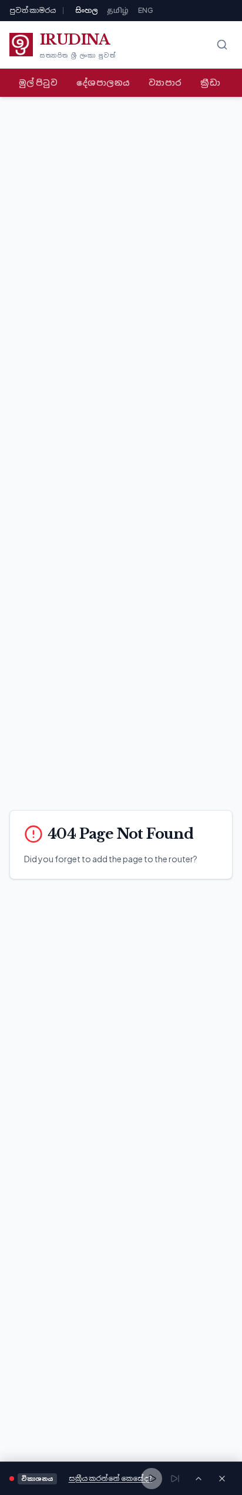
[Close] (222, 1478)
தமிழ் (118, 10)
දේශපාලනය (103, 82)
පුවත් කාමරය (32, 10)
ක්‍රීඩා (210, 82)
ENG (145, 10)
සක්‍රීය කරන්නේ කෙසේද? (110, 1478)
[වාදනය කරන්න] (151, 1478)
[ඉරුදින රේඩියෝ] (198, 1478)
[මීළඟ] (175, 1478)
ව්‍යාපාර (165, 82)
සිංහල (86, 10)
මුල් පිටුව (38, 82)
